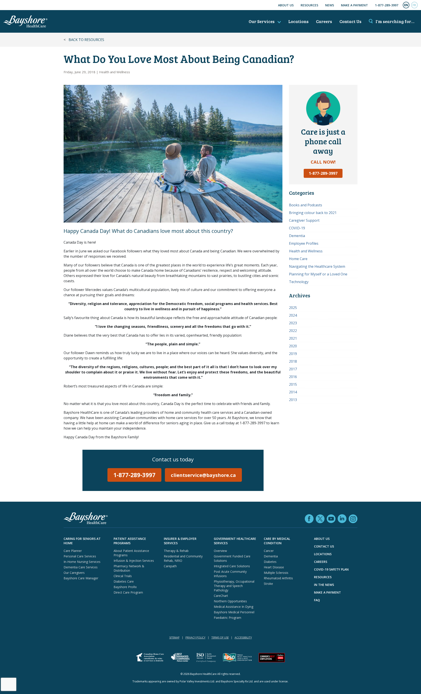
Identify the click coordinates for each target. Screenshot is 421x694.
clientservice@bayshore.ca (203, 475)
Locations (298, 21)
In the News (324, 585)
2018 (293, 361)
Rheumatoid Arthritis (278, 578)
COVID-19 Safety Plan (331, 569)
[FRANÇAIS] (414, 5)
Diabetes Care (124, 581)
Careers (324, 21)
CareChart (221, 596)
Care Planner (73, 551)
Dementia (297, 235)
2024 (293, 315)
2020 (293, 346)
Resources (309, 5)
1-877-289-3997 (386, 5)
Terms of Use (220, 637)
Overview (220, 551)
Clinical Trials (123, 576)
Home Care (298, 258)
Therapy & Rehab (176, 551)
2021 (293, 338)
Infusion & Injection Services (134, 560)
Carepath (170, 566)
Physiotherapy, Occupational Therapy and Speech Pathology (234, 585)
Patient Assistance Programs (130, 541)
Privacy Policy (195, 637)
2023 (293, 323)
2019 (293, 353)
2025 (293, 307)
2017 (293, 369)
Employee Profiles (303, 243)
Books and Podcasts (305, 205)
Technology (299, 281)
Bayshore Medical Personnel (234, 612)
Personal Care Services (80, 556)
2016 (293, 376)
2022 (293, 330)
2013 (293, 399)
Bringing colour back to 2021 (313, 212)
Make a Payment (354, 5)
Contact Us (350, 21)
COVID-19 (297, 228)
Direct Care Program (128, 592)
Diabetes (270, 562)
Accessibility (243, 637)
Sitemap (174, 637)
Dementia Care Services (81, 567)
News (329, 5)
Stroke (268, 584)
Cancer (269, 551)
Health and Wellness (114, 72)
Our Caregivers (74, 573)
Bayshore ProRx (125, 587)
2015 (293, 384)
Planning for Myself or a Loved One (318, 274)
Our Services (262, 21)
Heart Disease (274, 567)
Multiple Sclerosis (276, 573)
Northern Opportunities (230, 601)
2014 (293, 392)
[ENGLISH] (406, 5)
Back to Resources (86, 39)
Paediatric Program (227, 618)
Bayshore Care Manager (81, 578)
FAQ (317, 600)
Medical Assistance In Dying (233, 607)
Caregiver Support (304, 220)
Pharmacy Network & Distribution (129, 568)
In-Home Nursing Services (82, 562)
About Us (286, 5)
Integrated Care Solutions (232, 566)
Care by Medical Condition (277, 541)
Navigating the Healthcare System (317, 266)
